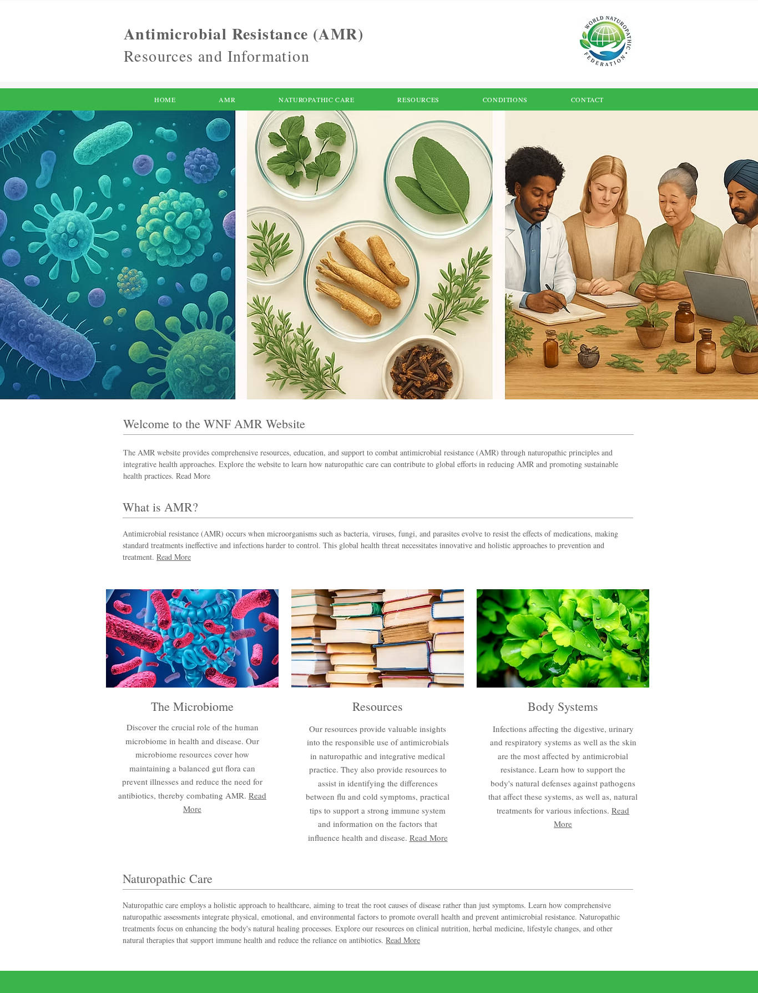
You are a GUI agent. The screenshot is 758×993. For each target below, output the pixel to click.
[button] (587, 99)
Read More (173, 556)
